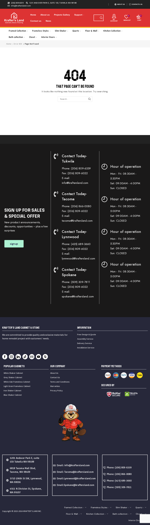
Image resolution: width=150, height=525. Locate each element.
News (48, 21)
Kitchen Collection (112, 30)
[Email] (31, 356)
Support (78, 15)
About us (45, 15)
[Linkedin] (18, 356)
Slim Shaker (60, 30)
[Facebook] (4, 356)
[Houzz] (45, 356)
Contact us (35, 21)
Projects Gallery (62, 15)
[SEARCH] (89, 99)
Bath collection (16, 37)
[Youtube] (38, 356)
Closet (32, 37)
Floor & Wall (91, 30)
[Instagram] (11, 356)
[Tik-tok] (25, 356)
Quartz (76, 30)
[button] (14, 243)
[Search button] (101, 18)
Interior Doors (48, 37)
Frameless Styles (40, 30)
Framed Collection (17, 30)
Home (33, 15)
